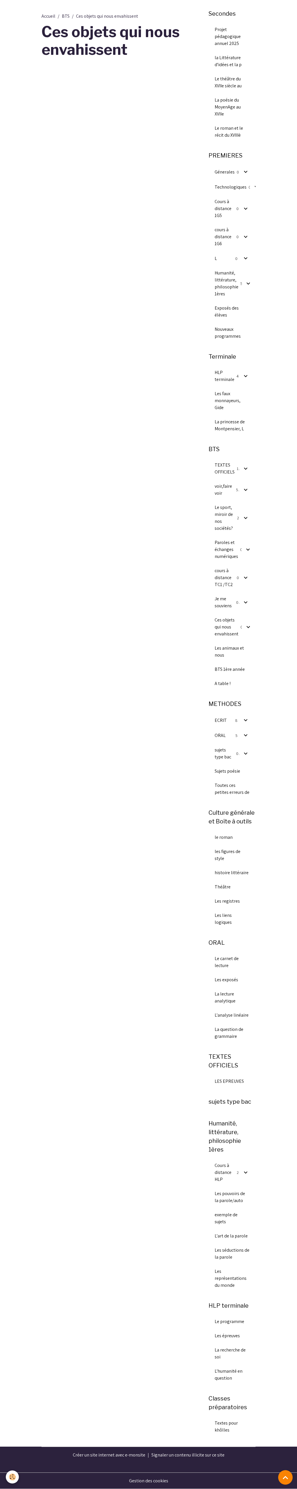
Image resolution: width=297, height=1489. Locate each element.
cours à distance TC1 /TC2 (224, 578)
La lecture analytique (225, 997)
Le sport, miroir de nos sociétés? (224, 517)
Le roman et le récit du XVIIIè (229, 131)
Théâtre (223, 887)
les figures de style (227, 854)
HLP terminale (224, 375)
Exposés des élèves (227, 311)
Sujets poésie (227, 771)
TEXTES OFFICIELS (225, 468)
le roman (224, 837)
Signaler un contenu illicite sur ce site (187, 1455)
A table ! (223, 683)
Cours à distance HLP (223, 1172)
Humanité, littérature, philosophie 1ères (226, 283)
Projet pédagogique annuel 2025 (228, 36)
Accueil (48, 16)
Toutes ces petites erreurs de (232, 788)
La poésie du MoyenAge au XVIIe (228, 107)
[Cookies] (12, 1476)
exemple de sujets (226, 1218)
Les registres (227, 901)
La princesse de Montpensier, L (230, 425)
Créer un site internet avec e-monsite (109, 1455)
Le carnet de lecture (227, 961)
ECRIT (221, 720)
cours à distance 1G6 (223, 237)
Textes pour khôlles (226, 1426)
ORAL (220, 735)
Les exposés (226, 980)
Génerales (225, 172)
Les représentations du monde (231, 1278)
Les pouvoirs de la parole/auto (230, 1197)
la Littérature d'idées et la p (228, 61)
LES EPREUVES (229, 1081)
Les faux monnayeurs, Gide (227, 401)
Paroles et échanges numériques (226, 549)
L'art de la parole (231, 1236)
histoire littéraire (232, 873)
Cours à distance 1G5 (223, 208)
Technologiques (231, 187)
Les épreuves (227, 1336)
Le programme (229, 1321)
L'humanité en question (228, 1374)
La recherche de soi (230, 1353)
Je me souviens (223, 602)
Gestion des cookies (148, 1481)
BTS (66, 16)
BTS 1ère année (230, 669)
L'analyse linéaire (232, 1015)
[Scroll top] (285, 1477)
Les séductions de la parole (232, 1253)
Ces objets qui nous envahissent (226, 627)
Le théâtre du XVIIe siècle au (228, 82)
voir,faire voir (223, 489)
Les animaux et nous (229, 651)
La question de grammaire (229, 1032)
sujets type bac (223, 753)
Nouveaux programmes (228, 332)
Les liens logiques (223, 918)
